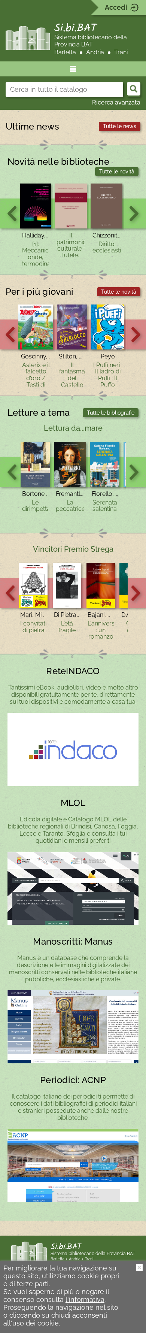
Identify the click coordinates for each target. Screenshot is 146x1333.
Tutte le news (119, 126)
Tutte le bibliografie (110, 413)
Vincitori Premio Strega (73, 549)
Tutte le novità (116, 172)
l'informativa (85, 1299)
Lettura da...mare (73, 428)
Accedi (116, 7)
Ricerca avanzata (116, 102)
